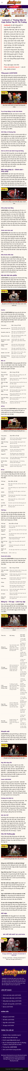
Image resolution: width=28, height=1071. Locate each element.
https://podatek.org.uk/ (12, 67)
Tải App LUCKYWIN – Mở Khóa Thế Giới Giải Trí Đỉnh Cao (14, 954)
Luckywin (7, 25)
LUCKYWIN (13, 1047)
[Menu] (2, 2)
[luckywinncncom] (14, 2)
